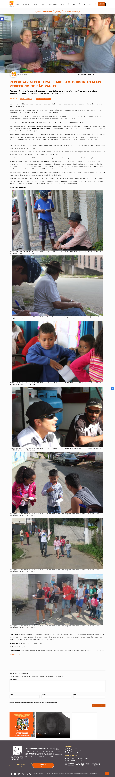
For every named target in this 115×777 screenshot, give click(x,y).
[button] (21, 99)
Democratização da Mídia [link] (44, 11)
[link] (2, 19)
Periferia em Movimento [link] (71, 11)
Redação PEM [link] (15, 654)
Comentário (14, 679)
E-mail (44, 694)
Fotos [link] (58, 11)
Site (74, 694)
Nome (12, 694)
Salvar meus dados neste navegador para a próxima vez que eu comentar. (34, 702)
